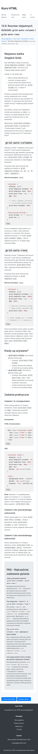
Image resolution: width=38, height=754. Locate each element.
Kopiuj (8, 223)
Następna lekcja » (24, 699)
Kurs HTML (9, 8)
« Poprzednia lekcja (9, 699)
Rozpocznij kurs (19, 723)
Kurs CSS (16, 39)
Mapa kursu (19, 726)
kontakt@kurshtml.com (19, 743)
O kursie (19, 729)
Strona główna (6, 39)
